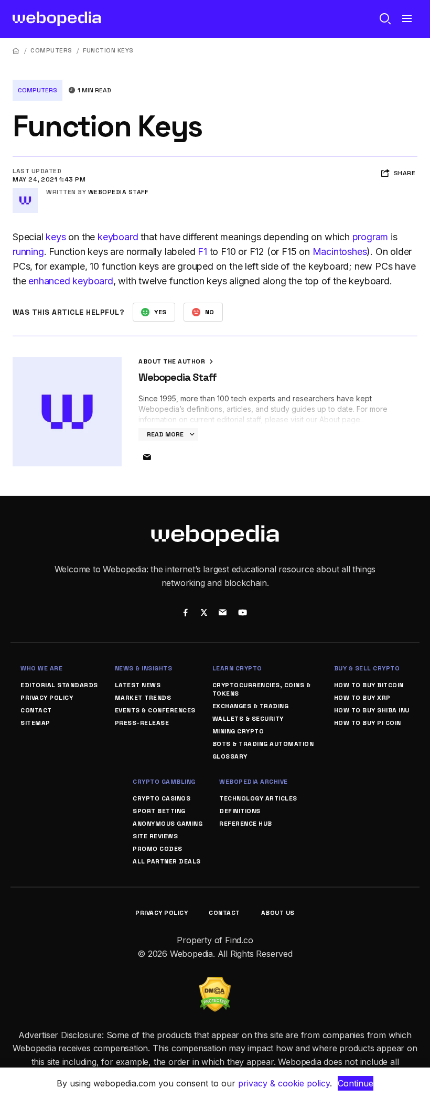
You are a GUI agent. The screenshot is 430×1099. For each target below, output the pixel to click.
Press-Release (142, 723)
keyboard (118, 236)
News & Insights (144, 668)
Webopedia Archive (253, 781)
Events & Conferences (155, 710)
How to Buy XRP (362, 697)
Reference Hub (245, 823)
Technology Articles (258, 798)
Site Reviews (155, 836)
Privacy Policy (46, 697)
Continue (355, 1083)
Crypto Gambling (164, 781)
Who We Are (41, 668)
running (28, 251)
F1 (202, 251)
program (370, 236)
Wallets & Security (248, 718)
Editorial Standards (59, 685)
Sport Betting (159, 811)
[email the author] (146, 457)
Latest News (138, 685)
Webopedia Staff (118, 192)
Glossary (230, 756)
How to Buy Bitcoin (369, 685)
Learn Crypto (237, 668)
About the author (172, 361)
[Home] (16, 50)
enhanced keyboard (70, 280)
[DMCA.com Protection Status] (215, 983)
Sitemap (35, 723)
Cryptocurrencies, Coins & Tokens (261, 689)
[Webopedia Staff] (25, 192)
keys (56, 236)
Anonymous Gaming (167, 823)
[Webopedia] (57, 19)
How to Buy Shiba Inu (372, 710)
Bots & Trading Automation (263, 744)
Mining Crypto (238, 731)
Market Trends (143, 697)
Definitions (240, 811)
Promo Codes (157, 849)
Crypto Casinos (161, 798)
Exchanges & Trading (250, 706)
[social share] (185, 613)
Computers (51, 50)
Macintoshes (340, 251)
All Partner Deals (167, 861)
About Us (278, 913)
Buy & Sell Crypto (367, 668)
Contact (36, 710)
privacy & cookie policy (284, 1083)
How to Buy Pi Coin (367, 723)
